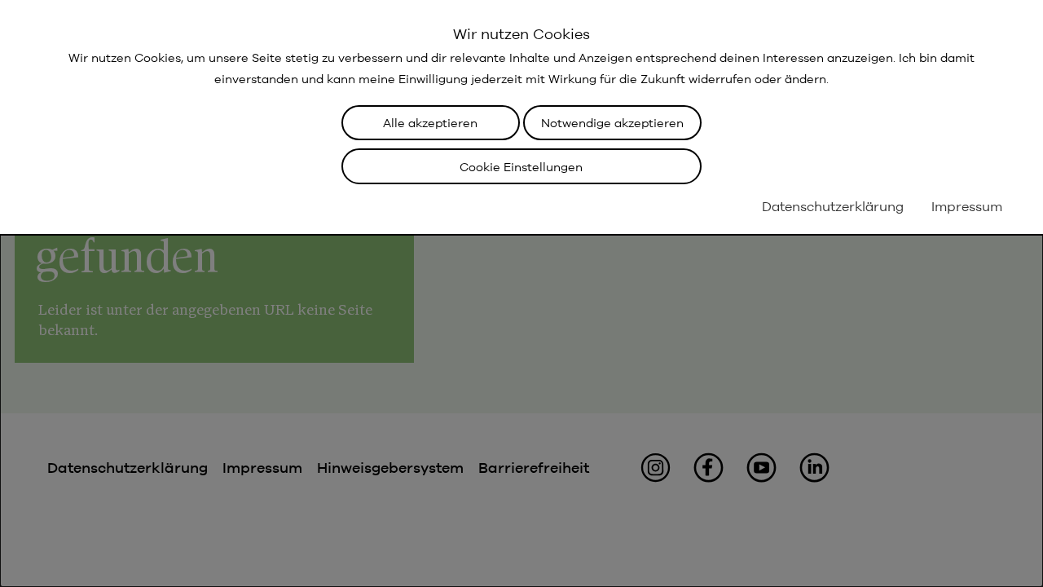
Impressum (966, 206)
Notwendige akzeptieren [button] (612, 123)
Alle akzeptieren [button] (430, 123)
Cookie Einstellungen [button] (521, 167)
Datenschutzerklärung (833, 206)
